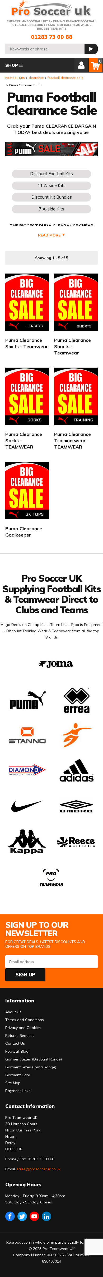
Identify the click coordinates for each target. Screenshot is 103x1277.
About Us (13, 1012)
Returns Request (19, 1035)
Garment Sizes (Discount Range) (33, 1059)
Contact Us (15, 1043)
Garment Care (17, 1075)
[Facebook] (10, 1216)
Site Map (13, 1082)
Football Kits (15, 78)
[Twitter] (22, 1216)
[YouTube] (34, 1216)
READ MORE (49, 235)
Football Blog (17, 1051)
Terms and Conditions (24, 1019)
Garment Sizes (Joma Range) (30, 1067)
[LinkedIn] (46, 1216)
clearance (36, 78)
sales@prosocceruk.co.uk (38, 1169)
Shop (11, 65)
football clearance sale (65, 78)
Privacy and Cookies (23, 1027)
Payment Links (17, 1090)
